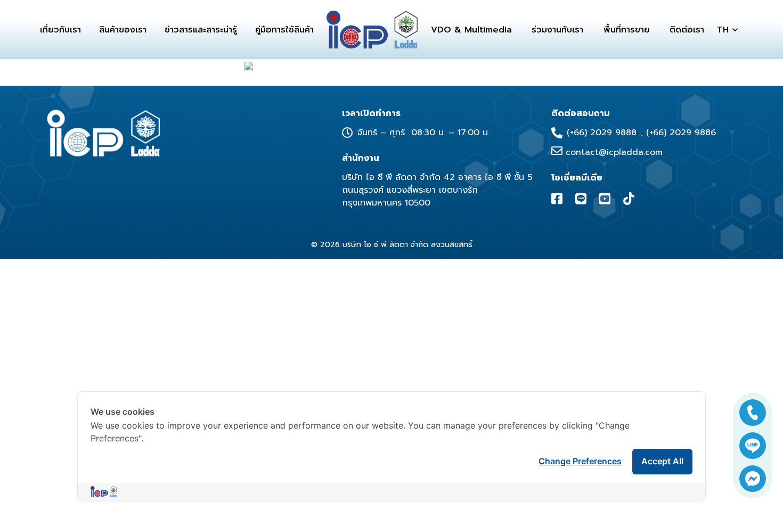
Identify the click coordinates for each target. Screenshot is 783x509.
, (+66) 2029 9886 (678, 132)
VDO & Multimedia (471, 29)
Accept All (662, 461)
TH (723, 29)
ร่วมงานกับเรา (557, 29)
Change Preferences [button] (580, 461)
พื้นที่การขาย (626, 29)
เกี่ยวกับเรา (60, 29)
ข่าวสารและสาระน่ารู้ (201, 29)
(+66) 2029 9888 (602, 132)
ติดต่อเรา (687, 29)
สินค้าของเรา (122, 29)
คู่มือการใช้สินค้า (284, 29)
